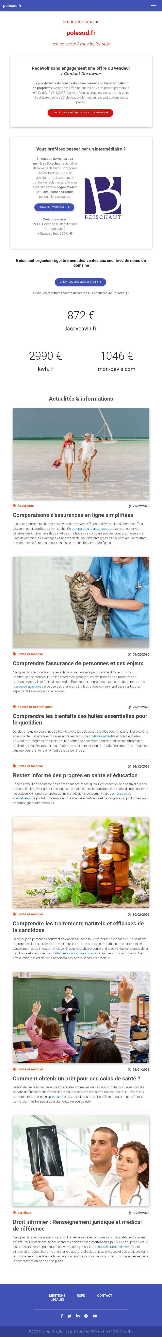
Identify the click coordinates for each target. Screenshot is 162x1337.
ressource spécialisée (28, 686)
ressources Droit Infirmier (111, 1247)
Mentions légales (57, 1297)
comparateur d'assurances (90, 529)
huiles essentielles (102, 736)
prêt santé (56, 1097)
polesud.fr (81, 33)
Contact (104, 1295)
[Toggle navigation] (153, 5)
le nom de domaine (81, 21)
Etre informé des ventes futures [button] (79, 282)
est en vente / (81, 43)
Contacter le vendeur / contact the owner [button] (79, 112)
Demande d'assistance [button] (53, 207)
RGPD (81, 1295)
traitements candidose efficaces (75, 953)
